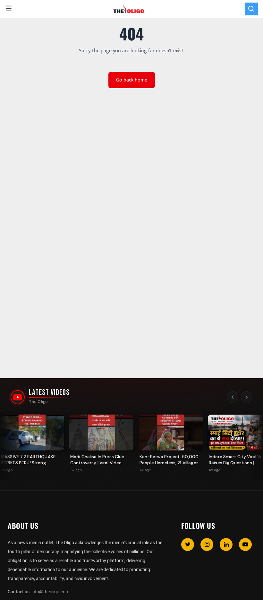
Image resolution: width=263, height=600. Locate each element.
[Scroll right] (246, 397)
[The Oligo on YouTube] (18, 397)
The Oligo (38, 401)
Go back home (131, 80)
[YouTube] (245, 544)
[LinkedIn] (226, 544)
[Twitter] (187, 544)
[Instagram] (206, 544)
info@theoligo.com (50, 591)
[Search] (251, 9)
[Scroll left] (232, 397)
